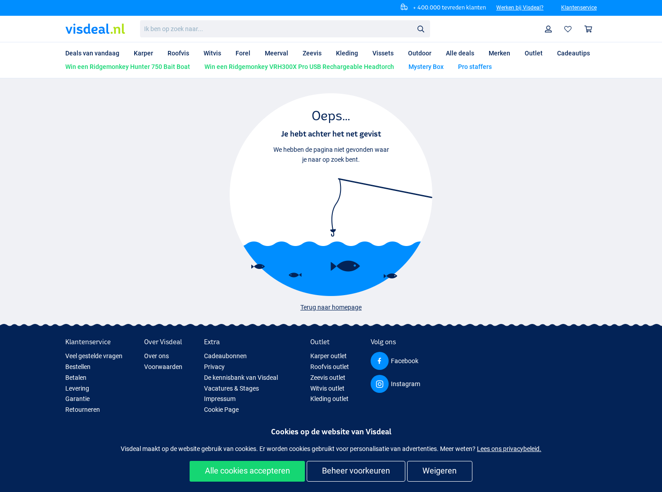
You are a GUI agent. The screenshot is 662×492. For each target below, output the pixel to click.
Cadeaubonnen (225, 356)
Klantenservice (579, 8)
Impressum (220, 398)
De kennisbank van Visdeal (241, 377)
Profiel (548, 29)
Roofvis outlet (329, 366)
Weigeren (439, 470)
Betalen (75, 377)
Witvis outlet (327, 388)
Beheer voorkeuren (356, 470)
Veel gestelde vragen (93, 356)
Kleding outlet (329, 398)
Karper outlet (328, 356)
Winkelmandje (588, 29)
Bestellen (78, 366)
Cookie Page (221, 409)
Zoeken (420, 28)
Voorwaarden (163, 366)
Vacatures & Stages (231, 388)
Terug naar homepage (331, 307)
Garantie (77, 398)
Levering (77, 388)
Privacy (214, 366)
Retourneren (82, 409)
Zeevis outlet (327, 377)
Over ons (156, 356)
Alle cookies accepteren (247, 470)
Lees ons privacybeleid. (509, 448)
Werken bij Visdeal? (520, 8)
